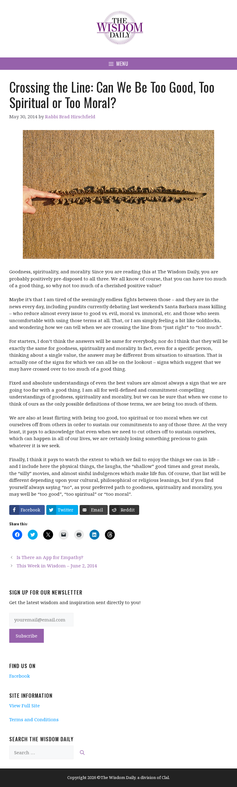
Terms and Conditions (34, 719)
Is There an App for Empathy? (50, 557)
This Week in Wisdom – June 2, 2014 (57, 565)
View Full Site (24, 705)
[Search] (82, 753)
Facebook (19, 676)
